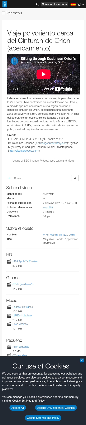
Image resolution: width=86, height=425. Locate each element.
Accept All (17, 407)
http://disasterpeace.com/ (24, 150)
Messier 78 (56, 234)
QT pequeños (20, 355)
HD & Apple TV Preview (25, 261)
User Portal (60, 4)
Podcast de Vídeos (23, 306)
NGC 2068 (69, 234)
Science (47, 4)
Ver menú (13, 13)
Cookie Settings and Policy (43, 417)
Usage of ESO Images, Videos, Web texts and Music (44, 160)
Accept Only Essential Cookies (56, 407)
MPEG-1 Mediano (22, 315)
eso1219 (48, 207)
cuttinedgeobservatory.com (51, 143)
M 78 (46, 234)
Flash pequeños (21, 346)
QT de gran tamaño (23, 284)
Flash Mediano (20, 324)
